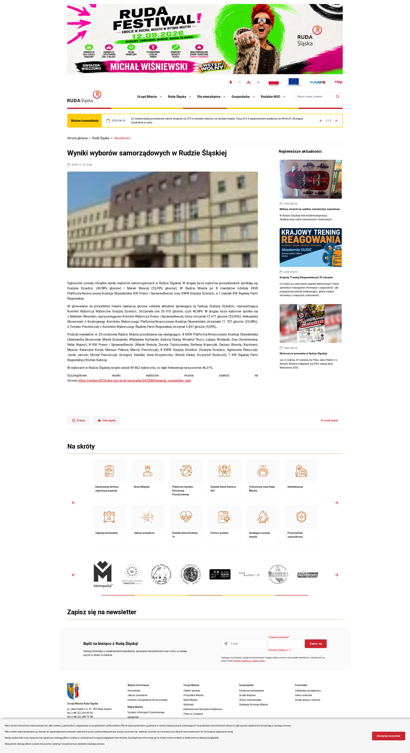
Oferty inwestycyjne (250, 699)
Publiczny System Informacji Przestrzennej (186, 479)
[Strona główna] (84, 96)
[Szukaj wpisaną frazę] (338, 96)
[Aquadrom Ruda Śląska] (307, 574)
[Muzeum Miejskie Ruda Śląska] (161, 574)
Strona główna (77, 138)
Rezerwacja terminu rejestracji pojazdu (109, 479)
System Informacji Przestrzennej (145, 712)
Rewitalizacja (301, 479)
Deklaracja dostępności (308, 690)
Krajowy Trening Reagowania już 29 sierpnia (311, 262)
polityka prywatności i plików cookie (249, 661)
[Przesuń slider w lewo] (73, 502)
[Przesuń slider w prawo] (336, 502)
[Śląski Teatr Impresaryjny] (220, 574)
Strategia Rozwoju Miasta (253, 704)
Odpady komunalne (109, 525)
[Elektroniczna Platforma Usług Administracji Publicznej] (317, 82)
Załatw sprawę (191, 690)
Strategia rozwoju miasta (262, 525)
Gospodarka (241, 97)
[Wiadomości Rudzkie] (278, 574)
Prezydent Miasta (193, 695)
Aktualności (122, 138)
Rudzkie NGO (270, 97)
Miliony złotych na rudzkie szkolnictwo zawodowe (311, 190)
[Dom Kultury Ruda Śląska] (249, 574)
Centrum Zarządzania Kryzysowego (147, 699)
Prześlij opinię (329, 420)
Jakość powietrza (147, 525)
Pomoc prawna (224, 525)
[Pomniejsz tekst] (239, 82)
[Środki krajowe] (274, 82)
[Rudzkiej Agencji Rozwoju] (132, 574)
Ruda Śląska (177, 97)
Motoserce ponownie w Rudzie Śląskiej (311, 337)
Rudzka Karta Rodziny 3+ (186, 525)
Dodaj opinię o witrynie (307, 699)
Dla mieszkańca (208, 97)
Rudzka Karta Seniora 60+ (224, 479)
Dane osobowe (303, 695)
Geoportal (132, 717)
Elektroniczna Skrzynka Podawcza (202, 709)
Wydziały (188, 704)
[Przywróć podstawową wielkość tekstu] (249, 82)
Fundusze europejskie (251, 690)
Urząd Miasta (147, 97)
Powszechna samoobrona (301, 525)
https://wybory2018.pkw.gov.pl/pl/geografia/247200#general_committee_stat (134, 380)
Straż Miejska (147, 479)
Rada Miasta (190, 699)
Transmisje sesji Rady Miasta (262, 479)
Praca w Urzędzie (193, 713)
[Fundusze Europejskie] (294, 82)
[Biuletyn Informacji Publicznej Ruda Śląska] (338, 82)
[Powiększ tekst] (258, 82)
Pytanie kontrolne (279, 637)
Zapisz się (316, 643)
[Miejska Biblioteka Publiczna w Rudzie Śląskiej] (190, 574)
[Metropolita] (102, 574)
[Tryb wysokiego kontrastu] (230, 82)
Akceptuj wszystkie (388, 735)
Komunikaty (133, 690)
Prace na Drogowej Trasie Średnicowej (220, 120)
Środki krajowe (247, 695)
